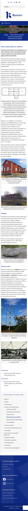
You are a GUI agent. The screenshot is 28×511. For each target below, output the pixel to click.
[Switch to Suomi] (14, 2)
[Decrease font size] (8, 2)
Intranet (17, 508)
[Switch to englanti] (16, 2)
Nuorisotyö (7, 430)
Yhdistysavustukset (9, 437)
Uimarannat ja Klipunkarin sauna (13, 428)
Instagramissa (10, 483)
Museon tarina (10, 414)
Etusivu (6, 34)
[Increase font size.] (11, 2)
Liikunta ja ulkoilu (9, 425)
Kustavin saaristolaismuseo (15, 36)
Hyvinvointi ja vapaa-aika (17, 34)
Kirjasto (7, 402)
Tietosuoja (11, 508)
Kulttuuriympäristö (11, 409)
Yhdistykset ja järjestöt (10, 440)
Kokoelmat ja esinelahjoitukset (14, 419)
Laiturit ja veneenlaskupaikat (12, 448)
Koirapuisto (8, 445)
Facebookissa (10, 479)
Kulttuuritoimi (8, 404)
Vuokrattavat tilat (9, 442)
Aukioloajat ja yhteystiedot (13, 412)
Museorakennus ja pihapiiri (14, 417)
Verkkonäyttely (10, 422)
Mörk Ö (7, 399)
